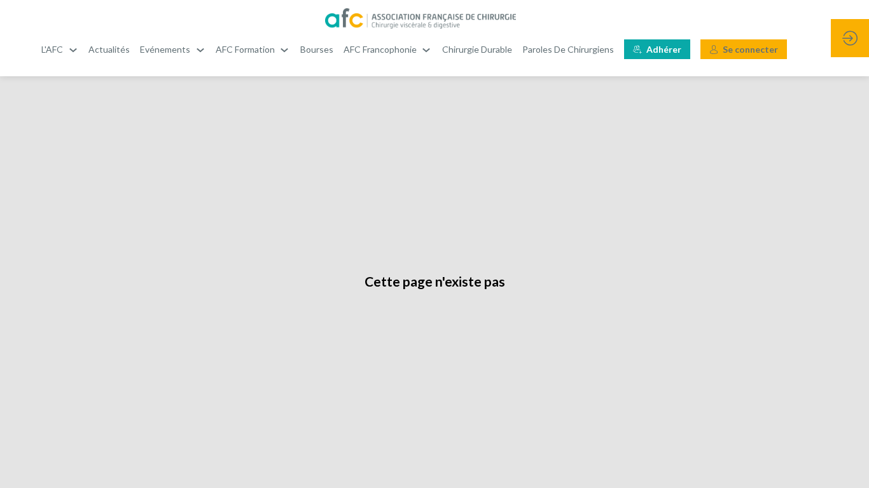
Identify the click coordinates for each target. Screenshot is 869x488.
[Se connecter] (850, 38)
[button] (657, 49)
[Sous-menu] (72, 49)
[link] (59, 49)
